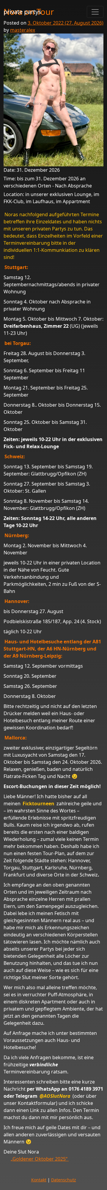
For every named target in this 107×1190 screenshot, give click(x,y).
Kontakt (38, 1180)
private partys (22, 12)
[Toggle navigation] (95, 12)
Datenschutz (63, 1180)
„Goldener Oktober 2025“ (40, 1159)
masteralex (22, 30)
